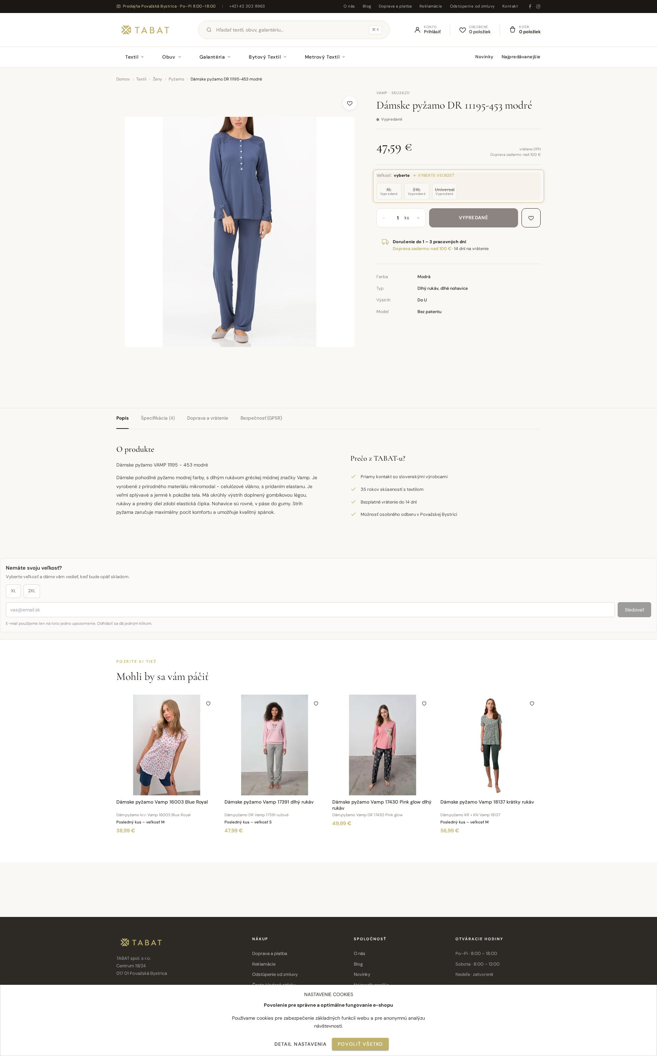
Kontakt (510, 6)
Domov (123, 79)
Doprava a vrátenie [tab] (207, 418)
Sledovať (634, 610)
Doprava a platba (395, 6)
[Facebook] (530, 6)
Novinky (484, 57)
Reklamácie (431, 6)
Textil (131, 57)
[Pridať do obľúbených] (350, 103)
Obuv (168, 57)
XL (13, 591)
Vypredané (473, 218)
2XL (32, 591)
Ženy (157, 79)
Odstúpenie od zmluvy (472, 6)
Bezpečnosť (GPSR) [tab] (261, 418)
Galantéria (212, 57)
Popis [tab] (122, 418)
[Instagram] (538, 6)
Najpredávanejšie (521, 57)
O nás (349, 6)
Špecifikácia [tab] (158, 418)
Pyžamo (176, 79)
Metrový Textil (322, 57)
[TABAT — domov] (145, 30)
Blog (367, 6)
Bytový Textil (265, 57)
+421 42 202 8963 (247, 6)
